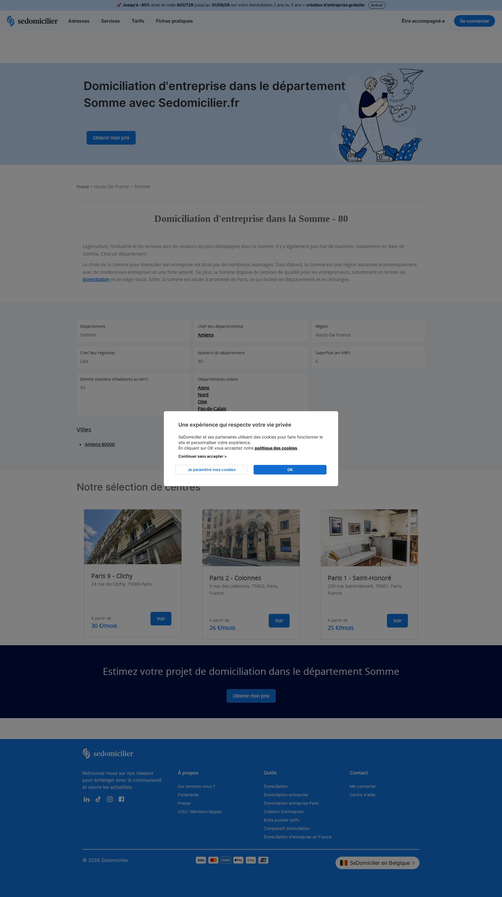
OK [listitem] (290, 469)
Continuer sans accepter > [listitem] (202, 456)
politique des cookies (276, 447)
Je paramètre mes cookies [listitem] (212, 469)
